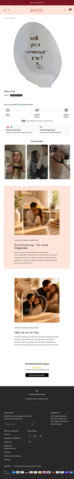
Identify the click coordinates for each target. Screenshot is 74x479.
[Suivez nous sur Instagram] (35, 436)
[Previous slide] (5, 161)
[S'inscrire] (32, 424)
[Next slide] (68, 161)
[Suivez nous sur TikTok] (30, 441)
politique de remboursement (10, 447)
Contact (7, 434)
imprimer (7, 452)
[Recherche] (9, 10)
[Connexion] (65, 10)
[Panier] (69, 10)
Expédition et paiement (12, 438)
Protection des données (12, 456)
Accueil (6, 18)
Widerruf (7, 460)
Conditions (8, 442)
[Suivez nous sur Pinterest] (40, 436)
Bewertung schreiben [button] (37, 375)
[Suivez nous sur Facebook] (30, 436)
